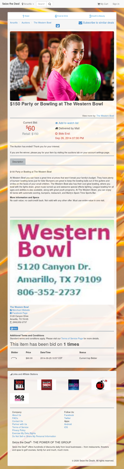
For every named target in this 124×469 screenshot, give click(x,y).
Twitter (67, 418)
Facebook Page (20, 312)
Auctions (26, 22)
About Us (16, 415)
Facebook (69, 415)
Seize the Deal (11, 3)
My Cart (104, 3)
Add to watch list (68, 123)
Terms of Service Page (72, 338)
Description (17, 161)
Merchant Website (21, 309)
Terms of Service (20, 427)
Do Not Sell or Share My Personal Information (34, 436)
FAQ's (15, 418)
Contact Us (17, 421)
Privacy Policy (18, 430)
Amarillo (27, 3)
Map (15, 328)
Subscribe (98, 22)
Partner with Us (19, 424)
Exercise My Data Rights (24, 433)
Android (68, 424)
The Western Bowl (42, 22)
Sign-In (116, 3)
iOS (66, 427)
